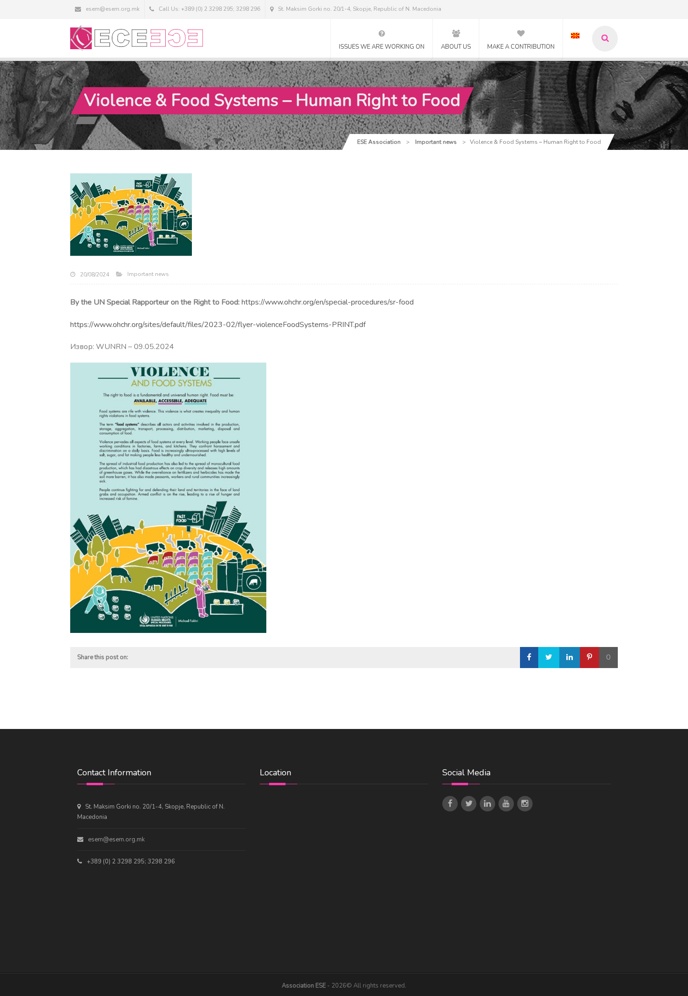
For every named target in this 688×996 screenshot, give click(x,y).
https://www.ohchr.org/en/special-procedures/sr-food (328, 302)
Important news (148, 274)
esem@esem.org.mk (112, 9)
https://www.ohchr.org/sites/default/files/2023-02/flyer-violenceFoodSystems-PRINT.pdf (218, 325)
